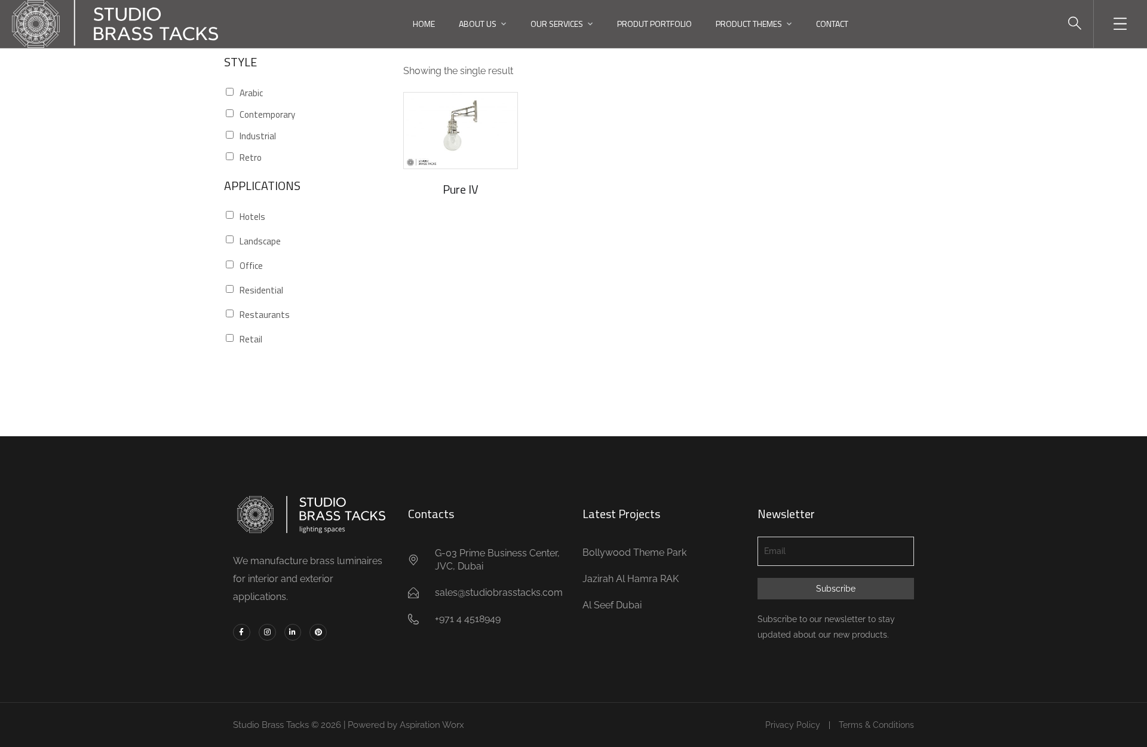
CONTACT (832, 23)
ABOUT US (477, 23)
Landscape (260, 241)
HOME (424, 23)
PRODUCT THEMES (749, 23)
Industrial (258, 136)
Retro (251, 157)
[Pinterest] (318, 632)
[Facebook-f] (241, 632)
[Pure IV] (460, 130)
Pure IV (461, 189)
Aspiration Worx (432, 725)
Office (251, 266)
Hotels (252, 217)
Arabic (251, 93)
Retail (251, 339)
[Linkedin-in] (293, 632)
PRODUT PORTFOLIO (654, 23)
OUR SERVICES (556, 23)
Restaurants (265, 315)
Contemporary (267, 114)
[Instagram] (267, 632)
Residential (261, 290)
